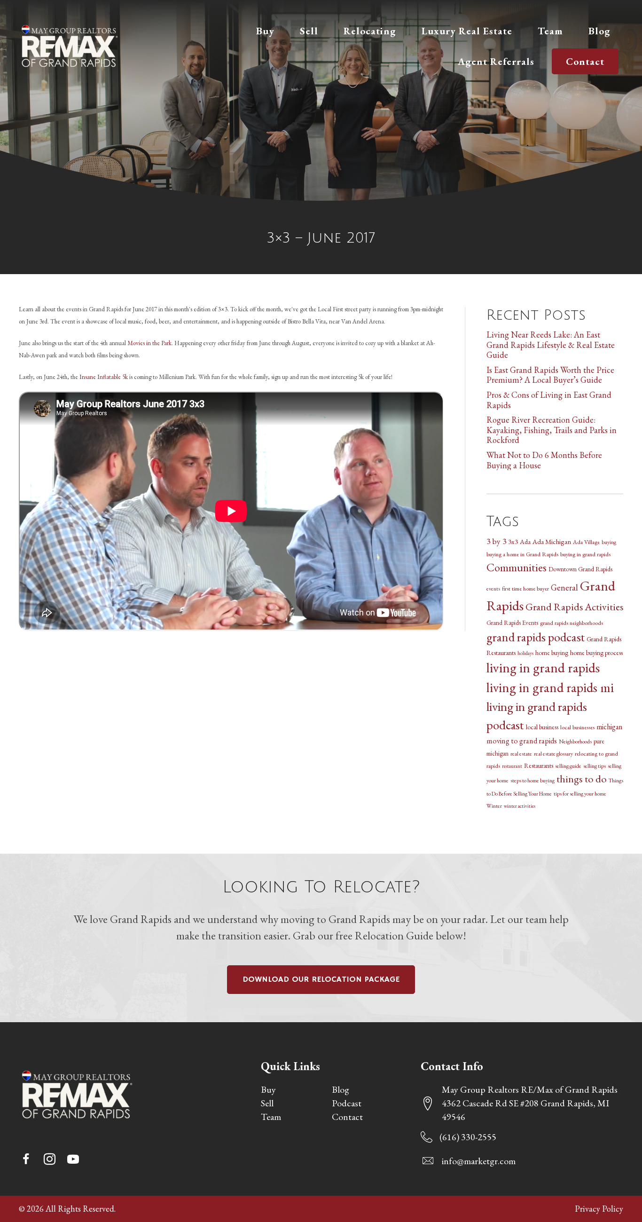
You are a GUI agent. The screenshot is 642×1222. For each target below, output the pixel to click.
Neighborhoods (575, 741)
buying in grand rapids (585, 554)
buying (609, 541)
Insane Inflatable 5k (103, 377)
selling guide (568, 765)
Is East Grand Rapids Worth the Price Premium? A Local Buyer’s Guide (550, 375)
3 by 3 (496, 541)
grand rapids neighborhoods (571, 623)
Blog (340, 1089)
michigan (609, 727)
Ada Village (586, 542)
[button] (26, 1159)
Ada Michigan (551, 541)
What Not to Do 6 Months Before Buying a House (544, 460)
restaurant (512, 766)
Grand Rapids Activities (574, 606)
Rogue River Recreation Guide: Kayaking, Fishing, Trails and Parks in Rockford (551, 429)
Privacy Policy (599, 1208)
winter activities (519, 806)
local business (542, 727)
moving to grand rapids (521, 741)
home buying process (596, 652)
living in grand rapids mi (550, 687)
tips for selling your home (580, 793)
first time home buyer (525, 588)
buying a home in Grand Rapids (522, 554)
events (493, 588)
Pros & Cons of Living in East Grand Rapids (548, 399)
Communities (516, 567)
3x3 (513, 541)
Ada (525, 541)
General (564, 587)
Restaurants (538, 765)
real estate (521, 753)
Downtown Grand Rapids (580, 569)
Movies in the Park (149, 343)
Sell (267, 1103)
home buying (551, 652)
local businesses (577, 727)
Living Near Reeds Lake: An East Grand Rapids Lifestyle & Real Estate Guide (550, 344)
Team (271, 1117)
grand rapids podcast (535, 637)
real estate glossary (553, 753)
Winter (494, 805)
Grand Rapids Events (512, 623)
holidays (525, 653)
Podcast (346, 1103)
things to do (581, 779)
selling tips (594, 765)
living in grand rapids (543, 668)
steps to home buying (532, 780)
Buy (268, 1089)
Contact (347, 1117)
